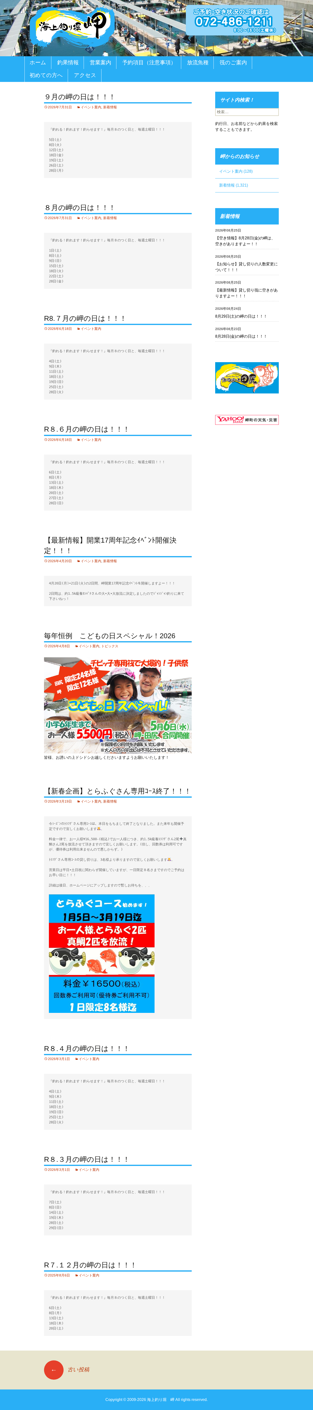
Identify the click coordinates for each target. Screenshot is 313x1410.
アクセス (85, 75)
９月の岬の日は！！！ (80, 97)
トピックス (109, 646)
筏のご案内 (233, 62)
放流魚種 (198, 62)
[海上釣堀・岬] (72, 26)
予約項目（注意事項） (149, 62)
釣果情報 (68, 62)
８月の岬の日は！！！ (80, 208)
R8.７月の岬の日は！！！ (85, 318)
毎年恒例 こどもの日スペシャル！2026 (109, 636)
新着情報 (110, 107)
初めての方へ (46, 75)
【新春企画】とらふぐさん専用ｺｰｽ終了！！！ (117, 791)
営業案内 (100, 62)
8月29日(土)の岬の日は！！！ (241, 316)
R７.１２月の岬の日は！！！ (90, 1265)
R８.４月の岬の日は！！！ (87, 1048)
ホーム (38, 62)
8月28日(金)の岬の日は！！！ (241, 336)
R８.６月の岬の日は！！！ (87, 429)
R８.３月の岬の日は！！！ (87, 1159)
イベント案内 (91, 107)
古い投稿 (70, 1369)
